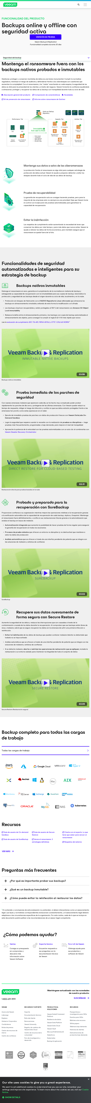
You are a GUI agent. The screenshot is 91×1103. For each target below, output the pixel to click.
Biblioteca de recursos (77, 1020)
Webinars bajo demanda (78, 1026)
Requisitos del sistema (73, 842)
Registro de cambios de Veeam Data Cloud (32, 1028)
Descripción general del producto (17, 95)
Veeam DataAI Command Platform (55, 1015)
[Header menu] (85, 4)
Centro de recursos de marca (9, 1031)
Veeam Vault (51, 1029)
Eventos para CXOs (76, 1017)
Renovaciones (29, 1021)
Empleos (4, 1018)
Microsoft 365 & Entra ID (55, 1032)
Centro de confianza (9, 1036)
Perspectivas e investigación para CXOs (78, 1013)
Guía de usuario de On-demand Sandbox (15, 833)
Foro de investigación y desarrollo (32, 1039)
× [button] (88, 1079)
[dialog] (45, 1090)
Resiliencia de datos (54, 1019)
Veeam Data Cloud (53, 1025)
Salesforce (51, 1035)
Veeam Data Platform (54, 1022)
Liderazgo (5, 1015)
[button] (45, 1097)
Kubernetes (51, 1038)
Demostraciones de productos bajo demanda (78, 1034)
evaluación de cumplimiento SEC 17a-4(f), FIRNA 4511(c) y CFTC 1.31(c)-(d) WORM (38, 322)
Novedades (68, 95)
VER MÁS (6, 851)
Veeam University (30, 1024)
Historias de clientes (77, 1029)
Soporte (27, 1012)
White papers (74, 1023)
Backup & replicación (54, 1041)
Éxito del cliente (29, 1018)
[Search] (78, 4)
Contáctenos (6, 1024)
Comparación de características (47, 95)
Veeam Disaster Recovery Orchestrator (20, 432)
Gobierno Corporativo (9, 1021)
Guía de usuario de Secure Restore (43, 833)
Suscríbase (80, 998)
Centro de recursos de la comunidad (33, 1034)
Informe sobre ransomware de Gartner (49, 99)
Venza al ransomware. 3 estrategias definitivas (42, 840)
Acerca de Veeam (8, 1012)
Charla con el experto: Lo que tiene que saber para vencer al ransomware (75, 835)
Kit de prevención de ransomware (17, 99)
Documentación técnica (32, 1015)
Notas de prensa (7, 1027)
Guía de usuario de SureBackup (16, 839)
